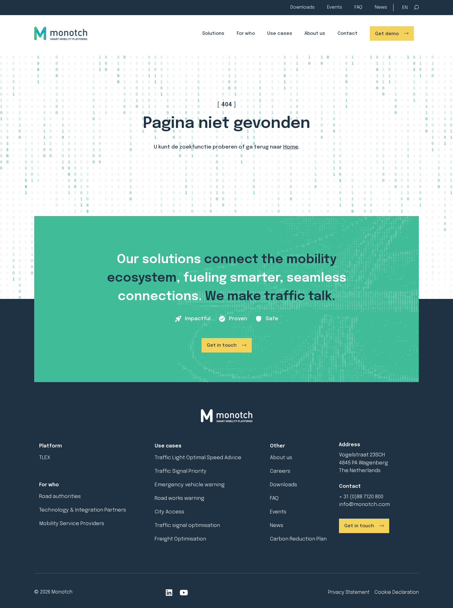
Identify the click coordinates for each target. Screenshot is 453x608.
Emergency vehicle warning (190, 485)
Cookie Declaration (396, 592)
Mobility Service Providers (71, 523)
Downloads (302, 7)
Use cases (279, 33)
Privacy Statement (348, 592)
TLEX (44, 457)
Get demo (387, 33)
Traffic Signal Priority (180, 471)
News (381, 7)
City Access (169, 512)
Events (334, 7)
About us (314, 33)
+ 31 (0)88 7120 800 (361, 497)
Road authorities (60, 496)
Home (290, 147)
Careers (280, 471)
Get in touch (222, 345)
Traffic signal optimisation (187, 525)
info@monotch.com (364, 504)
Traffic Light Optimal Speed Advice (198, 457)
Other (277, 446)
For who (246, 33)
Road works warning (179, 498)
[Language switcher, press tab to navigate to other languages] (405, 8)
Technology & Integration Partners (82, 510)
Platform (50, 446)
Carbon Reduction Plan (298, 539)
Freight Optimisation (180, 539)
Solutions (213, 33)
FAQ (358, 7)
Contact (347, 33)
